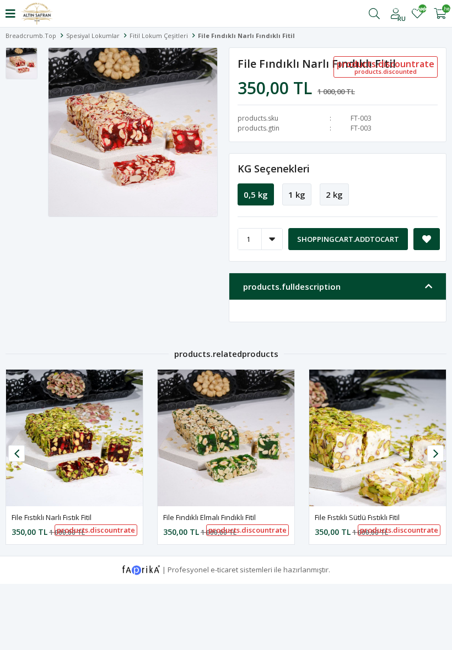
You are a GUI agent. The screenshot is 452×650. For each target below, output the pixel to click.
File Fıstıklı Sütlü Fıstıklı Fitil (357, 517)
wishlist (417, 10)
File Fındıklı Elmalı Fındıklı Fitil (209, 517)
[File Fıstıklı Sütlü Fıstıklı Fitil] (377, 438)
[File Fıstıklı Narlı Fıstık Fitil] (74, 438)
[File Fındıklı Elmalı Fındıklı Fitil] (226, 438)
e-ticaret (224, 569)
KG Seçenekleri (274, 168)
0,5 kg (256, 194)
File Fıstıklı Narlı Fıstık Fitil (52, 517)
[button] (435, 453)
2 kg (334, 194)
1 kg (296, 194)
